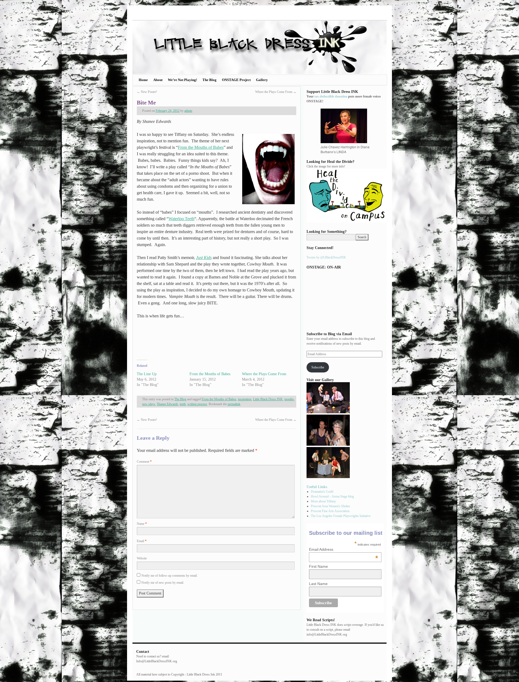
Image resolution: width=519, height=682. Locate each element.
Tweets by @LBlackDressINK (326, 257)
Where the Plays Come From (275, 92)
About (157, 80)
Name (142, 524)
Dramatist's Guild (322, 491)
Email (142, 541)
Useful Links (317, 487)
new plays (148, 404)
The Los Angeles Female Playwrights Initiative (341, 516)
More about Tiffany (323, 501)
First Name (318, 566)
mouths (289, 399)
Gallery (262, 80)
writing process (197, 404)
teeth (183, 404)
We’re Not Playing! (182, 80)
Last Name (318, 584)
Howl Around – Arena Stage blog (332, 496)
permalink (234, 404)
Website (142, 558)
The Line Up (147, 374)
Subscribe (317, 367)
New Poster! (147, 92)
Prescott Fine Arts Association (330, 511)
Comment (144, 461)
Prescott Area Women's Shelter (330, 506)
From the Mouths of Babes (201, 147)
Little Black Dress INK (268, 399)
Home (143, 80)
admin (188, 111)
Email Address (343, 549)
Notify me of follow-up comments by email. (169, 575)
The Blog (209, 80)
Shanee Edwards (167, 404)
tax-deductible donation (330, 96)
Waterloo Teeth (181, 218)
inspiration (244, 399)
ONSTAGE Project (236, 80)
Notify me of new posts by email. (162, 582)
